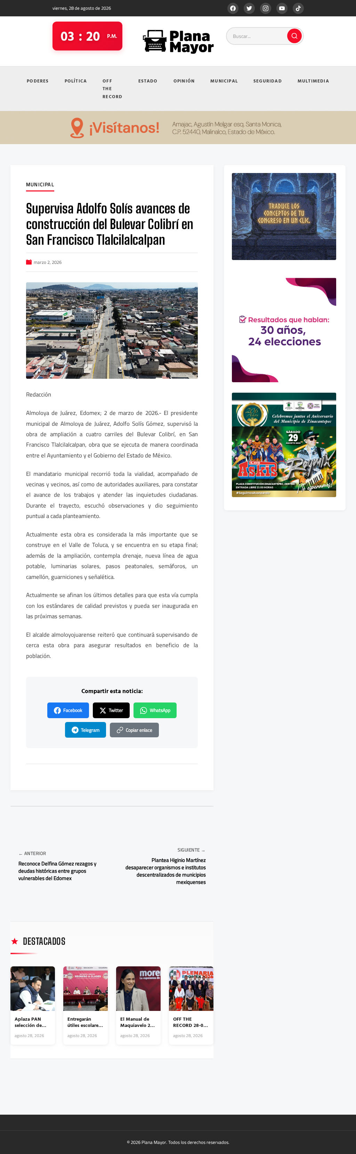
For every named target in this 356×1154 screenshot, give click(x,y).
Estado (148, 80)
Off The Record (112, 88)
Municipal (224, 80)
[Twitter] (249, 8)
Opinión (184, 80)
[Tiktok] (298, 8)
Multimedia (313, 80)
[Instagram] (265, 8)
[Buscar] (294, 36)
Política (76, 80)
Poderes (38, 80)
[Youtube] (282, 8)
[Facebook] (232, 8)
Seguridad (267, 80)
